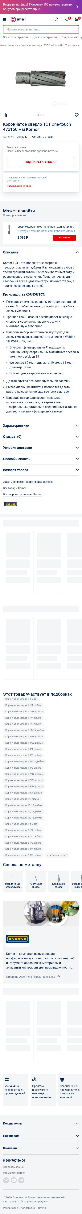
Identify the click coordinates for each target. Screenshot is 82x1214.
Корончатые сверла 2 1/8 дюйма (23, 843)
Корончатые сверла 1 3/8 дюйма (23, 755)
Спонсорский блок (14, 215)
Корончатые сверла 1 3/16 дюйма (24, 736)
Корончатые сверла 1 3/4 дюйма (23, 749)
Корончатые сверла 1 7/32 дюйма (24, 780)
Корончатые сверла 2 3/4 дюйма (23, 849)
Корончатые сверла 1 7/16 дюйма (24, 774)
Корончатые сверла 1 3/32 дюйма (24, 743)
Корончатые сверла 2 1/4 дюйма (23, 836)
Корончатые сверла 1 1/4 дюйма (23, 718)
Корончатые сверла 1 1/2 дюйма (23, 705)
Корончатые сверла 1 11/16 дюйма (24, 730)
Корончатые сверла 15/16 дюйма (23, 811)
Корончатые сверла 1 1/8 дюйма (23, 724)
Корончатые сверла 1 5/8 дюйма (23, 767)
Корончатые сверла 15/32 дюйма (23, 817)
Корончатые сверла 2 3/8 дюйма (23, 855)
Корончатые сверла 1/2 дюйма (22, 799)
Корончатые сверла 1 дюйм (20, 699)
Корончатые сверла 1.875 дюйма (23, 792)
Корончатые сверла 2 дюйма (21, 824)
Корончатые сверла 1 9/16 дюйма (24, 786)
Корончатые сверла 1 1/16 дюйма (24, 711)
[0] (66, 19)
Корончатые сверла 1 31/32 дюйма (24, 761)
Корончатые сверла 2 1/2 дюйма (23, 830)
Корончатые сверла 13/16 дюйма (23, 805)
